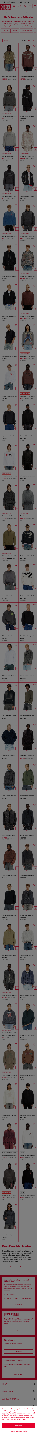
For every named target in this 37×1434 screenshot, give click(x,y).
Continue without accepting (18, 1431)
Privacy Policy (9, 1419)
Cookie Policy (21, 1419)
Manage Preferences (22, 1417)
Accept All (18, 1425)
